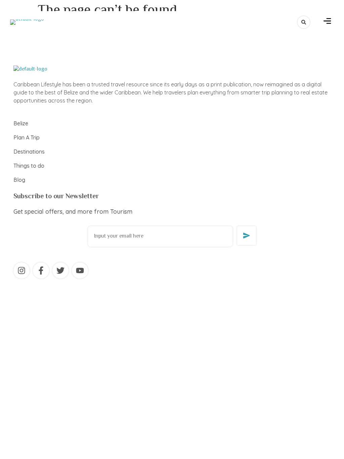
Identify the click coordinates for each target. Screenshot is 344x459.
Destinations (29, 151)
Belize (20, 123)
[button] (327, 22)
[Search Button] (303, 22)
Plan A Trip (26, 137)
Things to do (28, 165)
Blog (19, 179)
